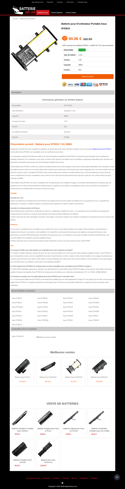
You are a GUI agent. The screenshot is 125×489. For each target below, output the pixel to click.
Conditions (84, 478)
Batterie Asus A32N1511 (99, 377)
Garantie (66, 478)
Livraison (60, 2)
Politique (94, 478)
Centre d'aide (71, 13)
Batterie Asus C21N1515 (73, 377)
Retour (74, 478)
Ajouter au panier (88, 76)
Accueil (15, 19)
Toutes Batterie (57, 13)
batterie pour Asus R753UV (102, 149)
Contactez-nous (82, 2)
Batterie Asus (43, 13)
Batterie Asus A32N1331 (48, 377)
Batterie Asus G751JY (22, 377)
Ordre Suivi (70, 2)
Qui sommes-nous (37, 2)
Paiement (50, 2)
